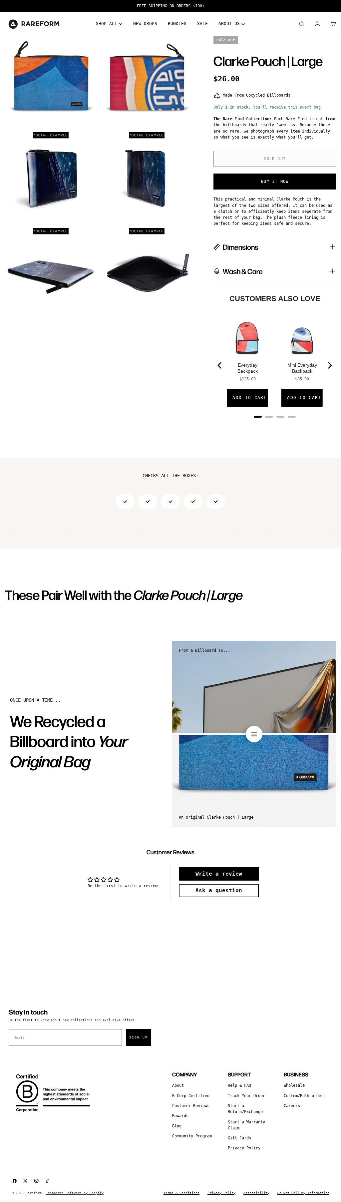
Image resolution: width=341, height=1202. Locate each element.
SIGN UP (138, 1037)
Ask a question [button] (218, 890)
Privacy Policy (244, 1148)
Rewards (180, 1115)
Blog (176, 1126)
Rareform (34, 1193)
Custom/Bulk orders (305, 1095)
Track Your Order (246, 1095)
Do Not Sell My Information (303, 1193)
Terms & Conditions (181, 1193)
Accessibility (256, 1193)
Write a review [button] (218, 874)
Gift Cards (239, 1138)
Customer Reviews (190, 1105)
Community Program (192, 1136)
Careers (292, 1105)
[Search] (301, 24)
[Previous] (220, 365)
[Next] (329, 365)
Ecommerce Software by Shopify (75, 1193)
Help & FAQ (239, 1085)
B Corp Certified (190, 1095)
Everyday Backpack (247, 368)
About (178, 1085)
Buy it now (274, 181)
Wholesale (294, 1085)
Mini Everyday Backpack (302, 368)
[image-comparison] (254, 734)
